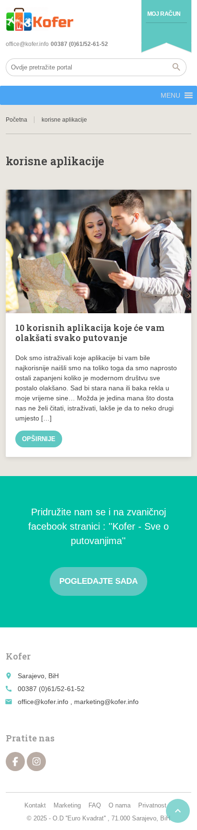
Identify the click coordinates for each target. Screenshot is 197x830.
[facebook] (15, 761)
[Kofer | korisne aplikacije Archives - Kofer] (40, 19)
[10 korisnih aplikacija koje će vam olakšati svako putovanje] (98, 251)
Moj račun (164, 14)
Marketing (67, 805)
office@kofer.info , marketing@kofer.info (78, 701)
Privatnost (152, 805)
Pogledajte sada (98, 581)
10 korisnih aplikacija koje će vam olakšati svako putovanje (89, 333)
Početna (16, 119)
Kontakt (35, 805)
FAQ (94, 805)
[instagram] (36, 761)
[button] (170, 95)
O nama (120, 805)
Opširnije (38, 439)
